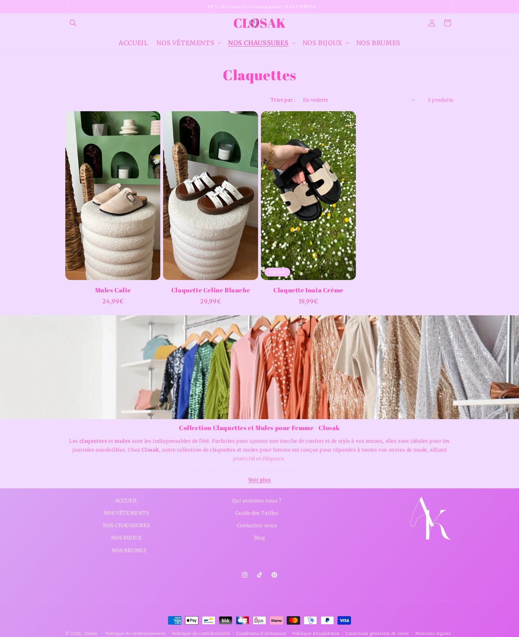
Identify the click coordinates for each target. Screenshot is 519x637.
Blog (259, 538)
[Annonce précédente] (68, 6)
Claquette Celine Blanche (210, 290)
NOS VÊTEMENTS (126, 513)
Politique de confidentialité (201, 633)
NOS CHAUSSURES (126, 525)
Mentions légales (433, 633)
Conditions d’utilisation (261, 633)
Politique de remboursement (135, 633)
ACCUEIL (126, 501)
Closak (91, 633)
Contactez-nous (257, 525)
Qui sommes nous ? (256, 501)
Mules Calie (113, 290)
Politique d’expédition (315, 633)
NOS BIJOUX (126, 538)
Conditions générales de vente (377, 633)
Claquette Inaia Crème (308, 290)
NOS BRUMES (129, 550)
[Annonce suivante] (451, 6)
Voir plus (259, 480)
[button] (73, 23)
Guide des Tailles (256, 513)
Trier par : (283, 100)
